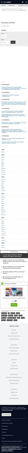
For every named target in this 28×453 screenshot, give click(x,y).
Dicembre (3, 174)
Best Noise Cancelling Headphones (14, 377)
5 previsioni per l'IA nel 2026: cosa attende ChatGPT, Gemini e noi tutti (12, 142)
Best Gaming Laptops (14, 347)
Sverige (20, 315)
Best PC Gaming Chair (14, 353)
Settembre (3, 168)
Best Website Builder (14, 339)
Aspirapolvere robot (23, 5)
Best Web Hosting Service (14, 336)
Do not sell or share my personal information (12, 441)
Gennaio (3, 152)
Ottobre (3, 170)
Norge (18, 317)
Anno (2, 33)
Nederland (4, 317)
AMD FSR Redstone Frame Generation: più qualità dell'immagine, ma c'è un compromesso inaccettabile (14, 116)
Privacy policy (5, 426)
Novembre (3, 172)
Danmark (3, 320)
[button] (2, 2)
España (15, 320)
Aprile (2, 161)
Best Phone (14, 359)
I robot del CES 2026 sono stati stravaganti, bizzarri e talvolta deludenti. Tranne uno (13, 111)
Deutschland (9, 320)
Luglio (2, 166)
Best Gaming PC (14, 350)
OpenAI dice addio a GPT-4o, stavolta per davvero (14, 272)
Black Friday (11, 5)
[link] (10, 283)
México (15, 315)
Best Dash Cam (14, 392)
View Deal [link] (14, 304)
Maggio (2, 162)
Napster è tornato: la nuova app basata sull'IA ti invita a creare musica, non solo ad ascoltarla (15, 261)
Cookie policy (5, 429)
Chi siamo (4, 432)
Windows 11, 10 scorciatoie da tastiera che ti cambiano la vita (13, 139)
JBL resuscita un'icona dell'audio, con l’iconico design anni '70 (13, 277)
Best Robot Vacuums (14, 398)
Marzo (2, 159)
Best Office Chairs (14, 383)
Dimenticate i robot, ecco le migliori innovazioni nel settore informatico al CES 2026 (14, 123)
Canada (17, 313)
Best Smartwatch (14, 368)
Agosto (2, 209)
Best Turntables (14, 374)
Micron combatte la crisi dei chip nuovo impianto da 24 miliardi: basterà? (13, 267)
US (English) (4, 313)
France (23, 317)
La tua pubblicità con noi (7, 435)
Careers (3, 438)
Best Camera (14, 389)
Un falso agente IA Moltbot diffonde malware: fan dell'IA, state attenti (12, 255)
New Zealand (4, 315)
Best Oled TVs (14, 365)
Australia (13, 313)
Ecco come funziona (22, 10)
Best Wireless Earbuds (14, 380)
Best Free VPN (14, 333)
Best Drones (14, 395)
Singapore (11, 315)
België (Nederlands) (12, 317)
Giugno (2, 164)
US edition (11, 449)
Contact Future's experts (7, 423)
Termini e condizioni (6, 420)
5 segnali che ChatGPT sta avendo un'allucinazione (10, 95)
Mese (2, 39)
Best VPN (14, 330)
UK (8, 313)
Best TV (14, 362)
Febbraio (3, 157)
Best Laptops (14, 344)
